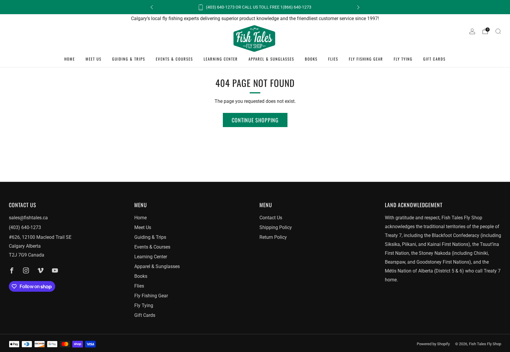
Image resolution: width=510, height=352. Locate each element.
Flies (333, 59)
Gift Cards (434, 59)
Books (311, 59)
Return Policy (273, 237)
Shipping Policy (275, 227)
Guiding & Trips (128, 59)
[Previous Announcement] (152, 7)
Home (69, 59)
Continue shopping (255, 120)
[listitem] (255, 7)
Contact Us (270, 217)
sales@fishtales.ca (28, 217)
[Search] (498, 31)
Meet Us (94, 59)
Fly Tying (403, 59)
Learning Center (221, 59)
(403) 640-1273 (25, 227)
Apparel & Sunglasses (271, 59)
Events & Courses (174, 59)
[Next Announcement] (358, 7)
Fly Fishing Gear (366, 59)
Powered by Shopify (433, 344)
